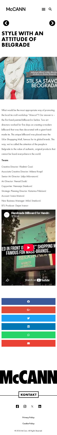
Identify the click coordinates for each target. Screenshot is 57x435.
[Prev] (16, 24)
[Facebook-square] (17, 406)
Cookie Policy (28, 423)
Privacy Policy (28, 417)
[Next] (51, 24)
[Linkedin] (39, 406)
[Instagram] (24, 406)
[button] (43, 9)
